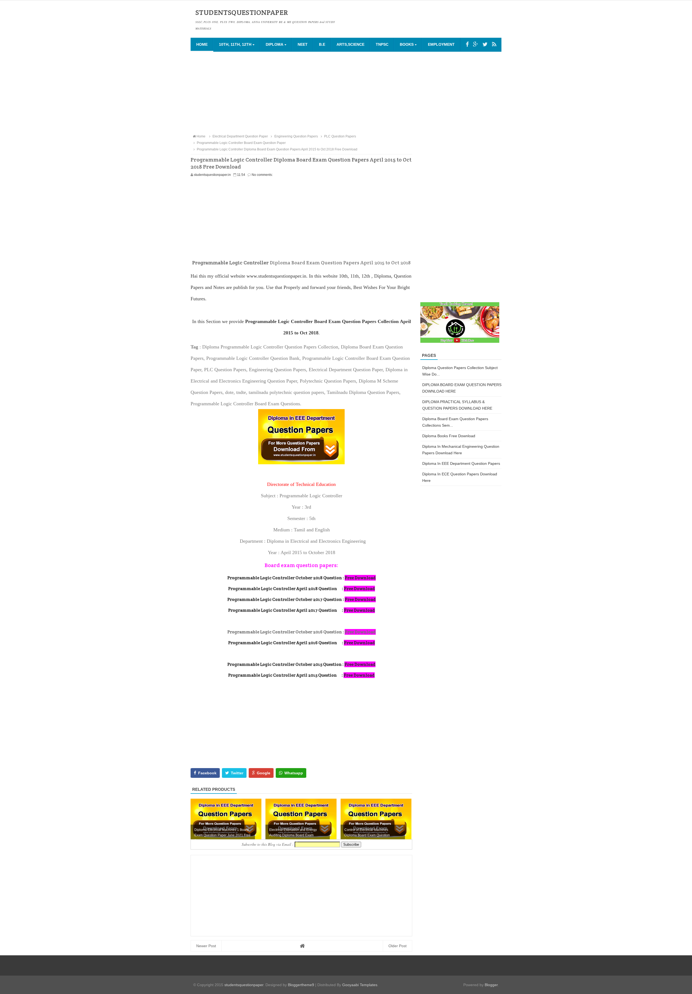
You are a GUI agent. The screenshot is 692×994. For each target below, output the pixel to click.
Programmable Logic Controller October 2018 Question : (301, 578)
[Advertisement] (346, 92)
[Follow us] (485, 44)
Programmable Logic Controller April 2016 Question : (301, 643)
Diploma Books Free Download (448, 436)
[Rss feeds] (494, 44)
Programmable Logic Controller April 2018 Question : (301, 588)
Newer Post (206, 946)
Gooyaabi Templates (359, 985)
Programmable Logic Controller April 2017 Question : (301, 610)
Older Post (397, 946)
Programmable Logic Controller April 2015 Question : (301, 675)
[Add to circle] (475, 44)
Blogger (491, 985)
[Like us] (467, 44)
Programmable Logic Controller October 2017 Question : (301, 599)
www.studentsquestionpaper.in (276, 276)
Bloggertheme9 (301, 985)
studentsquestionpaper (243, 985)
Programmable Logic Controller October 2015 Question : (301, 664)
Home (202, 44)
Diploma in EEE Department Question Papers (461, 463)
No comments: (262, 175)
